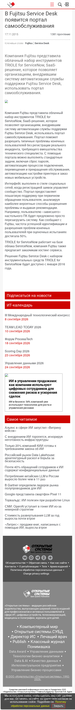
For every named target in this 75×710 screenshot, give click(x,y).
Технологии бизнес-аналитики (36, 656)
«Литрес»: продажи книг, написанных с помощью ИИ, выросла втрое (33, 526)
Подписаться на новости (29, 295)
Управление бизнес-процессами (36, 670)
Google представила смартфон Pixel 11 (33, 494)
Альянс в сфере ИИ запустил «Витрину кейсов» (33, 429)
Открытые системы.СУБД (38, 631)
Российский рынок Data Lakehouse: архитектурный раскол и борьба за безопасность (30, 458)
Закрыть (58, 705)
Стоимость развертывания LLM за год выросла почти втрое (32, 517)
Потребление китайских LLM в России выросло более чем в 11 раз (32, 477)
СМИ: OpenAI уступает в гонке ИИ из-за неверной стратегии (33, 508)
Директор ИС (23, 636)
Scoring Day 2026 (17, 351)
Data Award (17, 651)
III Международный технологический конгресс (37, 315)
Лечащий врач (53, 636)
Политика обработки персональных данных (36, 570)
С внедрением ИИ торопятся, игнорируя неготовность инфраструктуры (34, 438)
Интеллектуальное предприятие (36, 665)
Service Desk (42, 43)
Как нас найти (58, 562)
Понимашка (39, 646)
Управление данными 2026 (24, 363)
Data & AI (21, 661)
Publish (19, 641)
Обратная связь (38, 562)
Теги (44, 566)
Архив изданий (59, 566)
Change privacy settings (36, 573)
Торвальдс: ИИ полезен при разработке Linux (37, 500)
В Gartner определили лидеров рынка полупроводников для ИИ (31, 486)
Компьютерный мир (39, 626)
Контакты (10, 566)
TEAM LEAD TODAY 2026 (23, 327)
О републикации (29, 566)
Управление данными (46, 651)
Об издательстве (16, 562)
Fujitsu (28, 43)
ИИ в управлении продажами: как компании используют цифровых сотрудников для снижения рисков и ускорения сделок (33, 388)
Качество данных (44, 661)
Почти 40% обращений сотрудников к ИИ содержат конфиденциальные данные (34, 468)
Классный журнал (48, 641)
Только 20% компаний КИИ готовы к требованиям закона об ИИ (30, 447)
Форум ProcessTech (19, 339)
